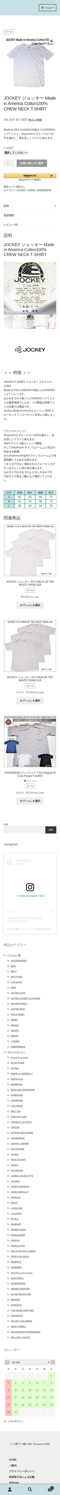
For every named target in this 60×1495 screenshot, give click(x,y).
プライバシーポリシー (22, 1471)
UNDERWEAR (44, 190)
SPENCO (15, 1299)
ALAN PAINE (17, 1063)
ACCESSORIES (19, 960)
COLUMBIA (17, 1106)
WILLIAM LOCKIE (20, 1337)
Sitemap (14, 1482)
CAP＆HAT (16, 982)
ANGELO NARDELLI (21, 1073)
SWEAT (15, 1036)
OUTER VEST (18, 1009)
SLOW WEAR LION (21, 1294)
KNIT (13, 987)
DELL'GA (16, 1111)
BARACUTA (17, 1079)
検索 (6, 824)
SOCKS (15, 1030)
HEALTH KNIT (18, 1159)
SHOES (15, 1025)
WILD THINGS (18, 1326)
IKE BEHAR (17, 1170)
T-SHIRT (9, 148)
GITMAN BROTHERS (22, 1133)
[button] (51, 41)
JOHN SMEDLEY (19, 1192)
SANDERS (16, 1267)
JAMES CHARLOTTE (22, 1176)
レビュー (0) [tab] (11, 224)
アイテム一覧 (21, 18)
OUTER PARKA (19, 1003)
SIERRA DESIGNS (20, 1289)
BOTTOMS (16, 977)
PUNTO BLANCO (20, 1256)
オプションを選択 (30, 605)
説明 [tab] (6, 206)
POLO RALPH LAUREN (23, 1251)
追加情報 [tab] (9, 215)
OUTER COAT (18, 993)
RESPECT (16, 1262)
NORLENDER (18, 1235)
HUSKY (15, 1165)
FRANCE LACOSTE (21, 1122)
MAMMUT (16, 1224)
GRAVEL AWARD (20, 1143)
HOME (13, 1459)
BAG (13, 966)
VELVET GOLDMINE (21, 1321)
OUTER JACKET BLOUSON (25, 998)
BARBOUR (16, 1084)
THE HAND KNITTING (22, 1310)
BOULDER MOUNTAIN (23, 1090)
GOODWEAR (17, 1138)
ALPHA (15, 1068)
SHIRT (14, 1020)
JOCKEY (20, 190)
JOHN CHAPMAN (20, 1186)
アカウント (10, 1489)
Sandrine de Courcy (21, 1273)
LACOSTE (16, 1213)
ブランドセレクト (16, 1052)
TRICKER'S (17, 1315)
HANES (15, 1154)
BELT (14, 971)
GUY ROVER (17, 1149)
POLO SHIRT (18, 1014)
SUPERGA (16, 1305)
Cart (46, 1487)
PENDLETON (18, 1246)
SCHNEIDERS (18, 1283)
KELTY (14, 1203)
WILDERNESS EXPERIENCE (25, 1332)
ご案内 (13, 1465)
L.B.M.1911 (17, 1208)
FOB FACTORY (19, 1116)
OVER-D (15, 1240)
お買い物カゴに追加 (31, 163)
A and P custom (19, 1057)
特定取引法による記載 (22, 1477)
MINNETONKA (18, 1229)
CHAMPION (17, 1100)
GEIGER (15, 1127)
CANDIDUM (17, 1095)
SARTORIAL (17, 1278)
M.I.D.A (15, 1219)
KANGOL (16, 1197)
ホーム (7, 18)
